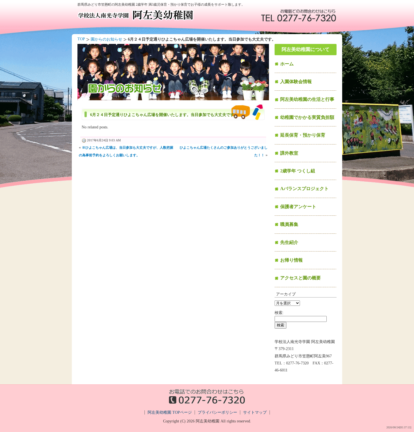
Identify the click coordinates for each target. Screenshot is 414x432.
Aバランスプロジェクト (304, 188)
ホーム (287, 63)
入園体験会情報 (296, 81)
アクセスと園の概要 (300, 277)
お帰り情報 (291, 260)
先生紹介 (289, 242)
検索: (279, 313)
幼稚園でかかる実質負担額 (307, 117)
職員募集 (289, 224)
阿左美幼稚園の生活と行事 (307, 99)
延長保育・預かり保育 (302, 135)
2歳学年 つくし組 (297, 170)
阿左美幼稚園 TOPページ (170, 412)
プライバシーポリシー (217, 412)
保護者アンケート (298, 206)
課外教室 (289, 153)
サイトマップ (255, 412)
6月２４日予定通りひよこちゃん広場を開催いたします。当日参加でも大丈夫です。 (164, 115)
